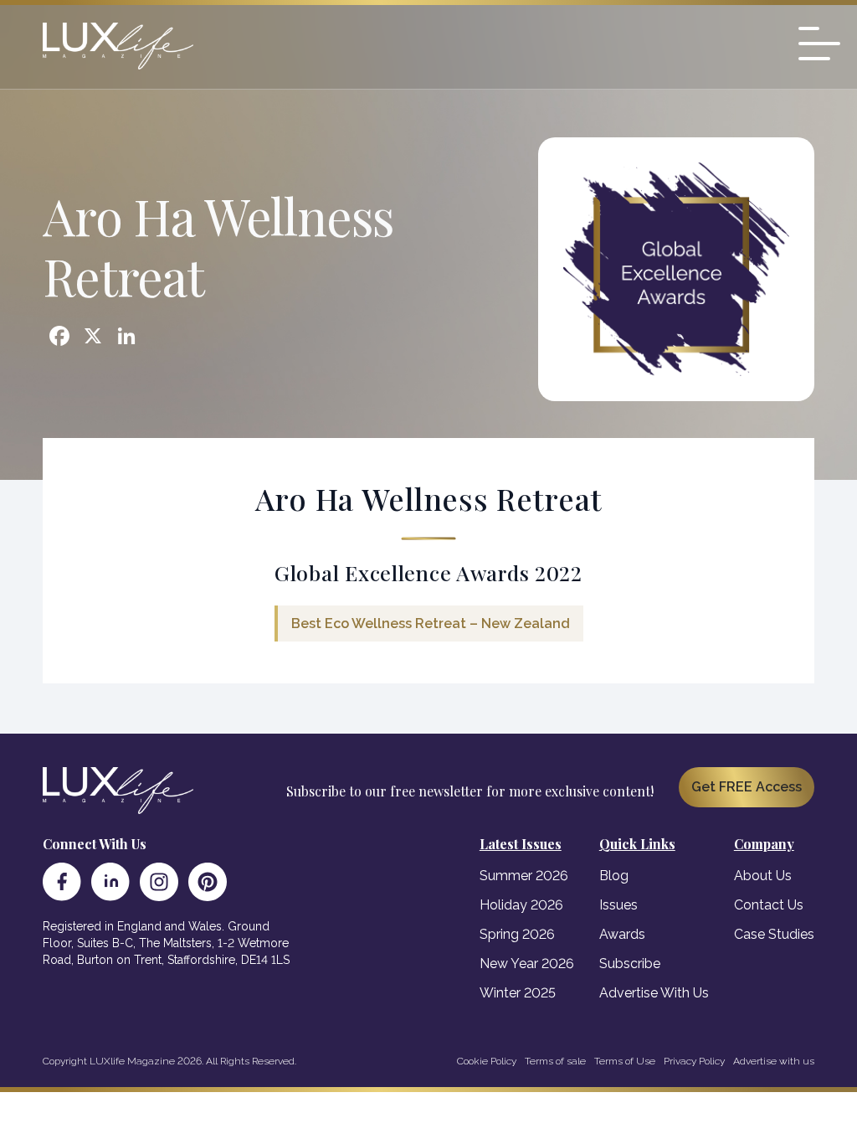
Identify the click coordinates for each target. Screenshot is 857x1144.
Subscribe (629, 963)
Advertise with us (773, 1061)
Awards (622, 934)
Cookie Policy (486, 1061)
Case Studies (774, 934)
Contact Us (768, 905)
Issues (618, 905)
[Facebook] (62, 882)
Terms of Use (624, 1061)
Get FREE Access (746, 787)
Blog (614, 876)
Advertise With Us (654, 993)
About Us (763, 876)
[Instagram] (159, 882)
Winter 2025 (518, 993)
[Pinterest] (207, 882)
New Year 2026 (527, 963)
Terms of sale (555, 1061)
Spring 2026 (517, 934)
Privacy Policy (694, 1061)
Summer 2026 (524, 876)
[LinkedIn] (110, 882)
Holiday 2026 (521, 905)
